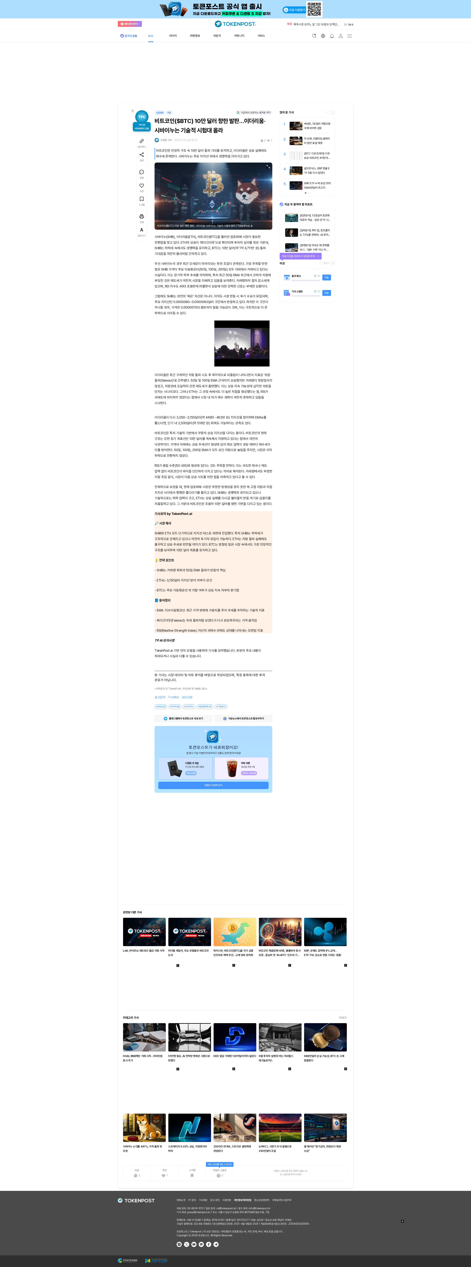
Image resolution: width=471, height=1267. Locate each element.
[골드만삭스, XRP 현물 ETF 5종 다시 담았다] (296, 173)
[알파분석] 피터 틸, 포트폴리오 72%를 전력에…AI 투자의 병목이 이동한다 (315, 235)
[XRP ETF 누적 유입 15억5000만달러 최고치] (296, 188)
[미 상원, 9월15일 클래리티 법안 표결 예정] (296, 144)
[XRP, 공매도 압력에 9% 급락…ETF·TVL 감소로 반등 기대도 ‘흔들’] (325, 932)
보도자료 (187, 697)
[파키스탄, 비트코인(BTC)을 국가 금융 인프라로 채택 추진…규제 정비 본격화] (235, 932)
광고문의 (160, 697)
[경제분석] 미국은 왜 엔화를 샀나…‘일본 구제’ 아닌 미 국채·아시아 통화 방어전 (314, 250)
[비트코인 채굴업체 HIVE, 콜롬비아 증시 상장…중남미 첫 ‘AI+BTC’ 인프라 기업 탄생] (280, 932)
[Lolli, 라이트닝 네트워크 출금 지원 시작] (144, 932)
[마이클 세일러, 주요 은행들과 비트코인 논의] (189, 932)
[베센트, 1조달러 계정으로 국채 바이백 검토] (296, 129)
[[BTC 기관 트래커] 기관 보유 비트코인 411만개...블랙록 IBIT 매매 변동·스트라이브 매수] (296, 159)
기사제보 (173, 697)
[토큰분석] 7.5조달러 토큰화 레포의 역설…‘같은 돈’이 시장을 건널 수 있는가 (315, 220)
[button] (332, 112)
